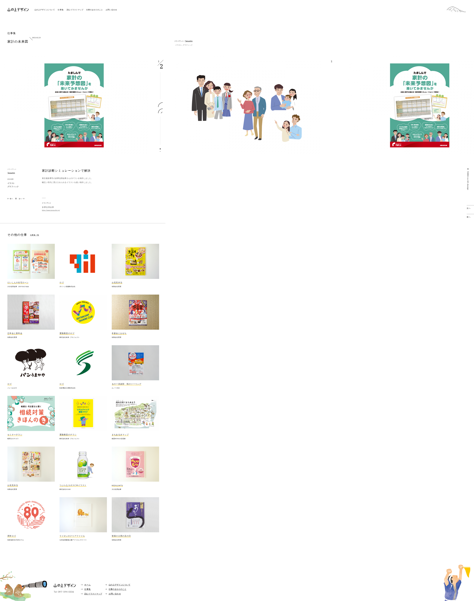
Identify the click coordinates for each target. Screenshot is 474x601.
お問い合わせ (111, 10)
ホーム (87, 585)
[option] (74, 108)
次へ (20, 199)
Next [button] (160, 104)
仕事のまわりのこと (94, 10)
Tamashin (189, 41)
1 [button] (160, 148)
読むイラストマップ (75, 10)
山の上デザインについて (119, 585)
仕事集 (61, 10)
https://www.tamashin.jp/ (51, 210)
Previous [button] (160, 110)
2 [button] (160, 151)
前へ (11, 199)
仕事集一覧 (34, 235)
